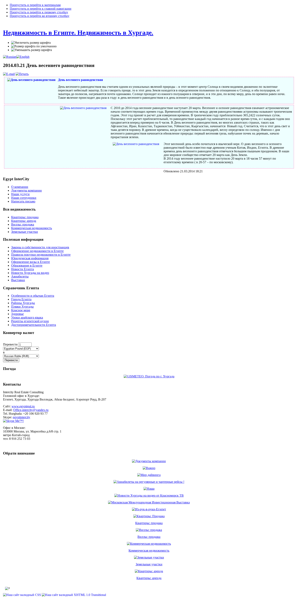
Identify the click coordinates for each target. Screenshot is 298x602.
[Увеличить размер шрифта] (31, 43)
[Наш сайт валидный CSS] (22, 595)
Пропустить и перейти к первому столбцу (39, 12)
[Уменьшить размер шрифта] (31, 50)
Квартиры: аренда (148, 578)
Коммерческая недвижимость (149, 550)
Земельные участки (149, 564)
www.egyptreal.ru (23, 406)
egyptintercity (21, 417)
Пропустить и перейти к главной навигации (40, 8)
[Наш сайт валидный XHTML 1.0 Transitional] (74, 595)
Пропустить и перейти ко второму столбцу (39, 16)
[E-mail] (9, 74)
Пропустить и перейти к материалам (35, 5)
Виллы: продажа (148, 536)
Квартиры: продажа (149, 523)
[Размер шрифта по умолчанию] (34, 46)
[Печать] (22, 74)
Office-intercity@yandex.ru (30, 410)
